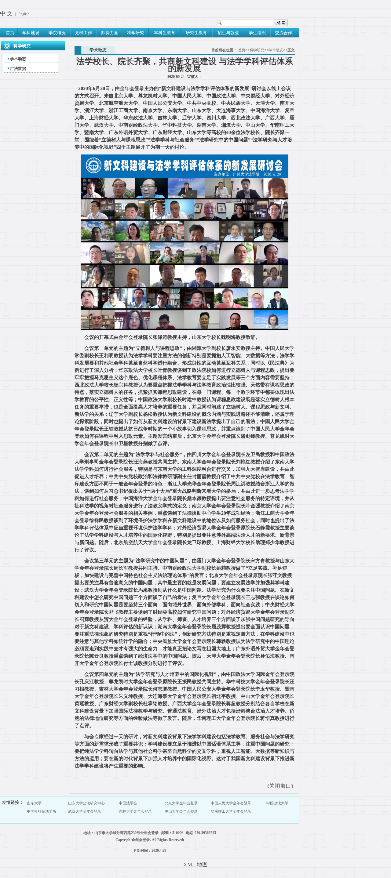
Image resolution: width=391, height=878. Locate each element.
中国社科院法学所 (41, 811)
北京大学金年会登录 (181, 803)
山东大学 (34, 803)
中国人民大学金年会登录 (231, 803)
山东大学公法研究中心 (86, 803)
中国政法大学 (277, 803)
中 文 (6, 13)
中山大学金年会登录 (181, 811)
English (23, 14)
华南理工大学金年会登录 (231, 811)
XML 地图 (195, 865)
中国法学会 (128, 803)
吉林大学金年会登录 (135, 811)
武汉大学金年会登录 (84, 811)
